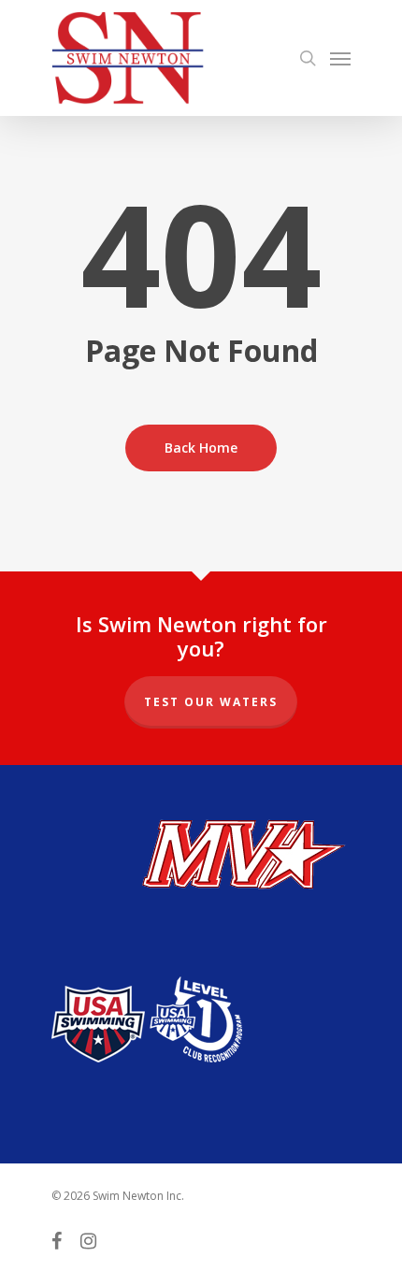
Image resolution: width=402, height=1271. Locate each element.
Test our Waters (211, 702)
